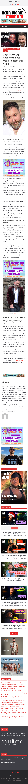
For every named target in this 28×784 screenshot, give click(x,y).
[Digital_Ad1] (11, 638)
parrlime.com (4, 737)
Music (18, 48)
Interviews (13, 48)
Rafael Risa (16, 135)
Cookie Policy (17, 775)
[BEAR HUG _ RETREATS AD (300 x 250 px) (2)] (11, 658)
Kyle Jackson (16, 66)
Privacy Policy (10, 775)
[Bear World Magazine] (3, 26)
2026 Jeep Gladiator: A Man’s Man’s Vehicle (11, 690)
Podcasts (5, 51)
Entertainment (6, 48)
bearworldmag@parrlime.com (8, 762)
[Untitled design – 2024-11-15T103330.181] (11, 448)
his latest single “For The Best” (17, 90)
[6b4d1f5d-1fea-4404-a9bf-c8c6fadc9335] (11, 261)
